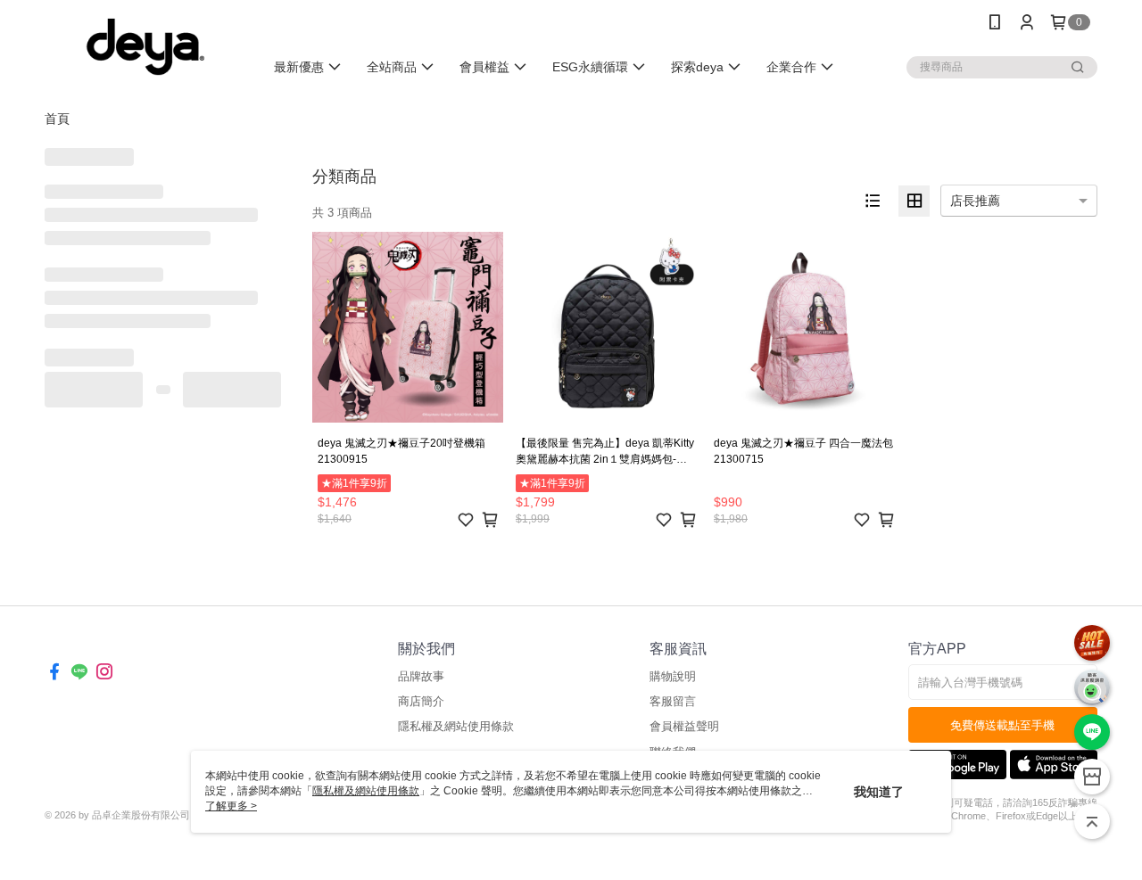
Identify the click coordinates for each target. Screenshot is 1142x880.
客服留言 (673, 701)
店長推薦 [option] (975, 200)
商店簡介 (421, 701)
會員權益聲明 (684, 726)
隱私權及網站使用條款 (456, 726)
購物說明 (673, 676)
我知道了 (879, 792)
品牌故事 (421, 676)
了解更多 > (231, 806)
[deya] (144, 47)
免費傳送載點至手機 (1002, 725)
